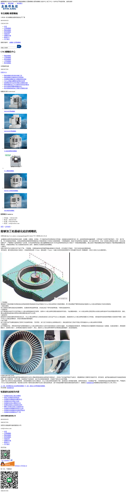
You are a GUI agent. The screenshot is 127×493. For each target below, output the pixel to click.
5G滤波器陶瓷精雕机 (10, 151)
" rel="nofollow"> (6, 460)
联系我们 (19, 3)
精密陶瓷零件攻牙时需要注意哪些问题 (16, 83)
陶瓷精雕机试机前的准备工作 (13, 75)
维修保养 (7, 33)
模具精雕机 (7, 32)
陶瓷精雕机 (7, 30)
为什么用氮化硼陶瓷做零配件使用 (14, 81)
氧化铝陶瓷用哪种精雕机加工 (13, 86)
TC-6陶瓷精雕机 (9, 171)
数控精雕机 (7, 63)
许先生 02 (24, 465)
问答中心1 (4, 72)
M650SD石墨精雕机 (10, 131)
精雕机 (3, 3)
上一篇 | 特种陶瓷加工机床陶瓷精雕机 (12, 386)
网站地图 (10, 3)
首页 (5, 26)
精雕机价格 (7, 35)
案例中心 (7, 37)
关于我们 (7, 39)
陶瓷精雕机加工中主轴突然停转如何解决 (16, 84)
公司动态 (7, 226)
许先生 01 (18, 465)
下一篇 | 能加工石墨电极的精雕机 (34, 386)
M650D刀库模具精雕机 (11, 190)
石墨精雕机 (7, 28)
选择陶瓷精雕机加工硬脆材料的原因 (15, 79)
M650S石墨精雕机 (9, 111)
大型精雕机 (7, 61)
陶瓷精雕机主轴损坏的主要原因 (13, 77)
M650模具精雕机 (9, 210)
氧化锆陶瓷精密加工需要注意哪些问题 (16, 88)
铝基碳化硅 (90, 382)
